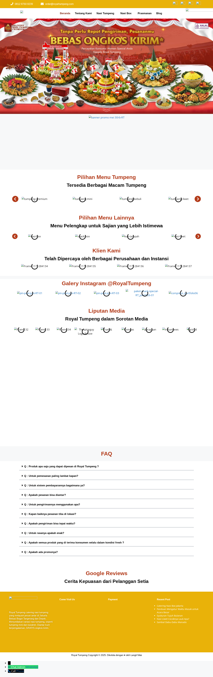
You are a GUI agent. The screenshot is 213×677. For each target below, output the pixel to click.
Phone (20, 671)
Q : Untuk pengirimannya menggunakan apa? (52, 504)
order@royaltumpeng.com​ (59, 3)
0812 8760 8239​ (24, 4)
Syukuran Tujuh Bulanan (170, 615)
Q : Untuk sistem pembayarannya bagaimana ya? (54, 485)
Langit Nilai (136, 655)
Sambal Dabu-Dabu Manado (171, 622)
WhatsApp (32, 667)
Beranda (65, 13)
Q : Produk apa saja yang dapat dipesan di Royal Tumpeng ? (61, 466)
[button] (106, 13)
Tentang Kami (83, 13)
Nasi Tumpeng (105, 13)
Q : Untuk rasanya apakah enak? (44, 533)
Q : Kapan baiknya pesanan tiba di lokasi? (50, 514)
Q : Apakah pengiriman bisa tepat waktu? (49, 523)
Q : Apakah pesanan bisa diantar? (45, 495)
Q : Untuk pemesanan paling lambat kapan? (51, 475)
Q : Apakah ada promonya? (41, 552)
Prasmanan (145, 13)
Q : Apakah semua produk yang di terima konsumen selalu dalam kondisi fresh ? (74, 542)
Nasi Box (125, 13)
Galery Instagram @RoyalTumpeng (106, 283)
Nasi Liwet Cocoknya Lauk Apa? (173, 618)
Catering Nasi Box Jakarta (170, 605)
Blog (159, 13)
